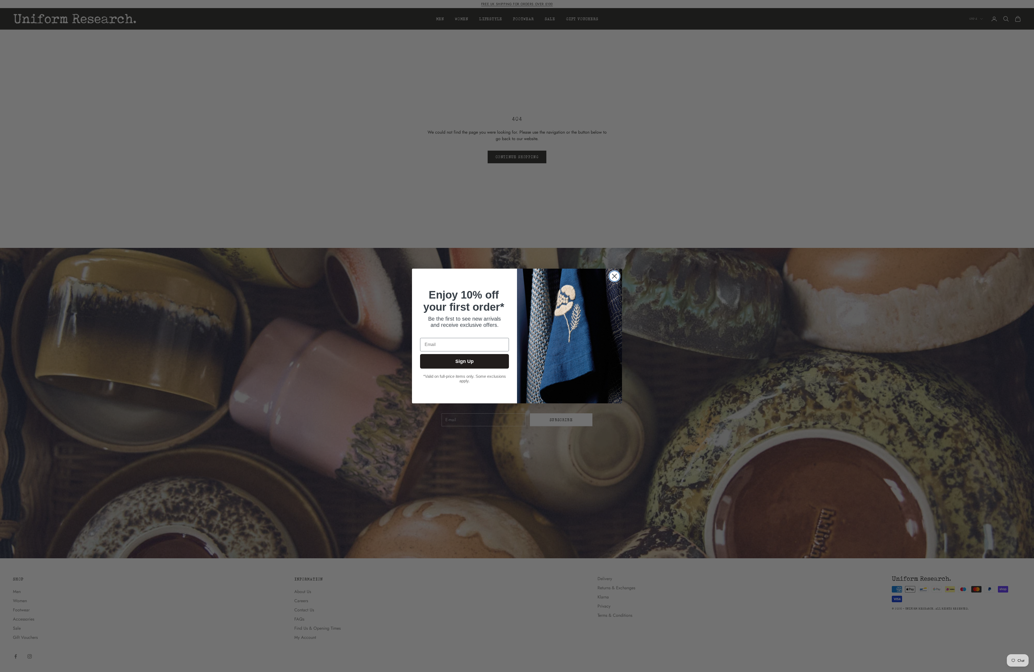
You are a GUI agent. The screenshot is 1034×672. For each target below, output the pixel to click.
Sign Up (464, 361)
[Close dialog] (614, 276)
